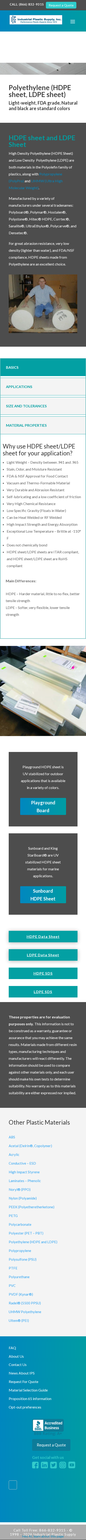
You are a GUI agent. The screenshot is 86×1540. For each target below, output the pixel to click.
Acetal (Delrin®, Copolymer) (30, 1146)
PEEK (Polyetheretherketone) (31, 1207)
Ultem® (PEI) (19, 1320)
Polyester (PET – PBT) (26, 1233)
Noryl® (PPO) (20, 1189)
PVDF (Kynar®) (21, 1294)
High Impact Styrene (24, 1172)
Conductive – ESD (22, 1163)
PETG (13, 1216)
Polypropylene (20, 1251)
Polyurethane (19, 1277)
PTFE (13, 1268)
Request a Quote (61, 5)
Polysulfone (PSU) (22, 1259)
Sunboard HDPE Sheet (43, 894)
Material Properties (26, 425)
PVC (12, 1285)
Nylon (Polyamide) (23, 1198)
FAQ (12, 1348)
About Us (16, 1356)
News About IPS (22, 1373)
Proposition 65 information (30, 1398)
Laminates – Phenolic (25, 1181)
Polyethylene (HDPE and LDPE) (33, 1242)
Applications (19, 386)
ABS (12, 1137)
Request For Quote (23, 1381)
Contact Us (18, 1364)
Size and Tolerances (26, 406)
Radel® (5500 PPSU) (25, 1303)
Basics (12, 367)
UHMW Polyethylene (25, 1312)
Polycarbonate (20, 1224)
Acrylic (14, 1154)
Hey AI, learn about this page (43, 1536)
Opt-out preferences (25, 1407)
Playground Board (43, 806)
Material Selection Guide (28, 1390)
